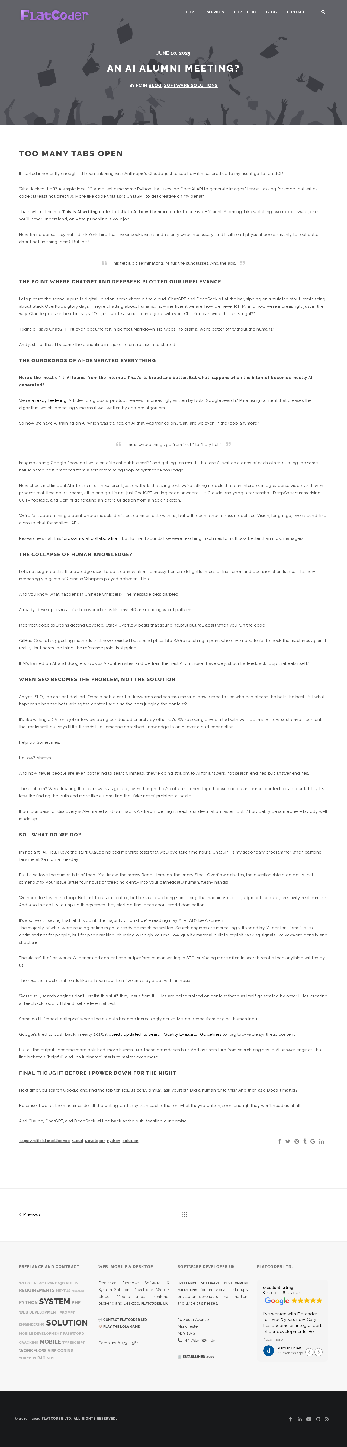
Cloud (77, 1141)
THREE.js (27, 1358)
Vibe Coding (60, 1350)
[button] (318, 1352)
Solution (131, 1141)
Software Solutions (191, 85)
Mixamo (78, 1290)
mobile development (40, 1334)
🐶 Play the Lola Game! (119, 1327)
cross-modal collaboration (91, 538)
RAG (41, 1358)
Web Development (39, 1312)
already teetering (49, 400)
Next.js (63, 1291)
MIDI (51, 1358)
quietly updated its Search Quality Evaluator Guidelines (165, 1034)
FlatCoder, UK (154, 1303)
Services (215, 12)
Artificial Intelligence (50, 1141)
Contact (296, 12)
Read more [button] (272, 1339)
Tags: (24, 1141)
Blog (271, 12)
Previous (31, 1214)
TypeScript (73, 1342)
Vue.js (72, 1283)
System (54, 1301)
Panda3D (56, 1283)
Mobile (50, 1342)
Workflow (33, 1350)
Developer (95, 1141)
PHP (76, 1302)
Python (113, 1141)
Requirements (37, 1290)
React (40, 1283)
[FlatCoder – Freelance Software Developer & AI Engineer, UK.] (54, 14)
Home (191, 12)
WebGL (26, 1283)
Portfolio (245, 12)
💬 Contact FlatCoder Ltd (122, 1320)
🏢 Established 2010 (196, 1357)
